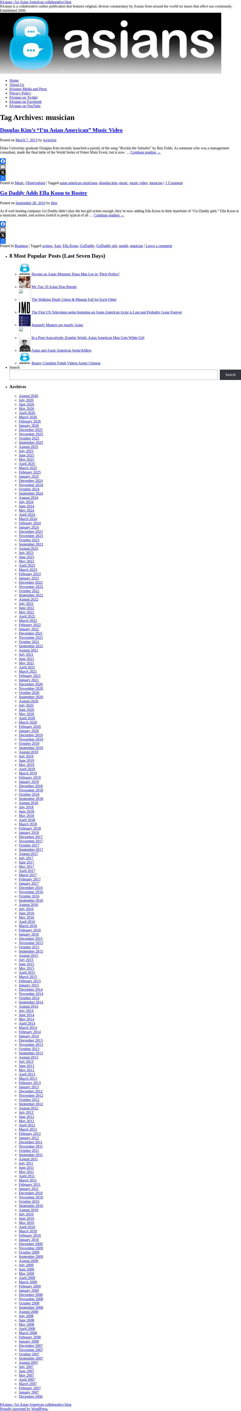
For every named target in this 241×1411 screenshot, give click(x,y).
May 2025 (26, 459)
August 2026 (28, 396)
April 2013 (27, 1074)
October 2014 (29, 998)
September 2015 (31, 951)
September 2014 (31, 1002)
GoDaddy (87, 246)
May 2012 (26, 1121)
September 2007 (31, 1358)
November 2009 (31, 1248)
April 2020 (27, 718)
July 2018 (26, 807)
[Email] (120, 167)
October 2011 (29, 1151)
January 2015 (29, 985)
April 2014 (27, 1023)
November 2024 (31, 485)
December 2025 (31, 430)
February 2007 (30, 1388)
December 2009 (31, 1244)
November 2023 (31, 536)
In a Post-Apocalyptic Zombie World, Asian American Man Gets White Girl (88, 338)
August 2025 (28, 447)
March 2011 (28, 1180)
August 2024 (28, 498)
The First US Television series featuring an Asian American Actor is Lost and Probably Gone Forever (107, 312)
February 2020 (30, 727)
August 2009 (28, 1261)
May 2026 (26, 409)
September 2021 (31, 646)
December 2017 (31, 837)
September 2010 (31, 1206)
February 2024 (30, 523)
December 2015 (31, 939)
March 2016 (28, 926)
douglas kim (108, 183)
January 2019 (29, 782)
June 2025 (26, 455)
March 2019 (28, 773)
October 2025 (29, 438)
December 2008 (31, 1295)
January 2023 (29, 578)
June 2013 (26, 1066)
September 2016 (31, 900)
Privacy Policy (20, 93)
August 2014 (28, 1006)
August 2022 (28, 599)
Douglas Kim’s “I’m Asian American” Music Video (61, 130)
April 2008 (27, 1329)
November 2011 (31, 1146)
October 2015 (29, 947)
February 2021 (30, 676)
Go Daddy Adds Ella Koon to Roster (43, 193)
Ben (54, 203)
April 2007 (27, 1380)
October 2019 (29, 744)
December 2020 (31, 684)
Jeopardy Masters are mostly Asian (57, 325)
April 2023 (27, 565)
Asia (57, 246)
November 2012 (31, 1095)
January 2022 (29, 629)
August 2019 (28, 752)
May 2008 (26, 1324)
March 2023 (28, 570)
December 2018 (31, 786)
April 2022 (27, 616)
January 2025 (29, 476)
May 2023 (26, 561)
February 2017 (30, 879)
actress (47, 246)
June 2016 (26, 913)
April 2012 (27, 1125)
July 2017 (26, 858)
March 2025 (28, 468)
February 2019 (30, 777)
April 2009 (27, 1278)
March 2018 (28, 824)
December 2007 (31, 1346)
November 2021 (31, 638)
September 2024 (31, 493)
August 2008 (28, 1312)
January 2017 (29, 883)
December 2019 (31, 735)
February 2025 (30, 472)
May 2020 (26, 714)
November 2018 (31, 790)
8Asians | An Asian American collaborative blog (35, 2)
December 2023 (31, 532)
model (123, 246)
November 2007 (31, 1350)
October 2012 (29, 1100)
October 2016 (29, 896)
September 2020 (31, 697)
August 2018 (28, 803)
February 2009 (30, 1286)
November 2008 (31, 1299)
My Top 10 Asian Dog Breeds (54, 287)
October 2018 (29, 794)
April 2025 (27, 464)
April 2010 (27, 1227)
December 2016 (31, 888)
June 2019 (26, 761)
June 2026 (26, 404)
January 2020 (29, 731)
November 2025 (31, 434)
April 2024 (27, 515)
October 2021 (29, 642)
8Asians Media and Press (28, 89)
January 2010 (29, 1240)
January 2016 (29, 934)
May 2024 (26, 510)
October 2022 (29, 591)
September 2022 (31, 595)
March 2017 (28, 875)
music (123, 183)
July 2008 (26, 1316)
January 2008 (29, 1341)
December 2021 (31, 633)
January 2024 (29, 527)
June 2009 (26, 1269)
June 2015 (26, 964)
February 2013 (30, 1083)
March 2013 (28, 1079)
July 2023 (26, 553)
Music (19, 183)
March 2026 (28, 417)
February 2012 (30, 1134)
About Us (16, 85)
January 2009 (29, 1291)
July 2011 (26, 1163)
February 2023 (30, 574)
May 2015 (26, 968)
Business (21, 246)
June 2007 (26, 1371)
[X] (120, 172)
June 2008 (26, 1320)
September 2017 (31, 850)
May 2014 (26, 1019)
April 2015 (27, 973)
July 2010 (26, 1214)
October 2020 (29, 693)
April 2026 (27, 413)
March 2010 (28, 1231)
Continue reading (145, 152)
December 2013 (31, 1040)
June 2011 (26, 1168)
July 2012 (26, 1112)
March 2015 (28, 977)
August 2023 (28, 548)
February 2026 (30, 421)
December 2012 (31, 1091)
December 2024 (31, 481)
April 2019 (27, 769)
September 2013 (31, 1053)
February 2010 (30, 1235)
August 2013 (28, 1057)
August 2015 (28, 956)
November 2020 (31, 688)
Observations (35, 183)
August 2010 (28, 1210)
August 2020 (28, 701)
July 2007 (26, 1367)
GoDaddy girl (106, 246)
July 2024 (26, 502)
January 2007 (29, 1392)
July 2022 (26, 604)
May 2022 (26, 612)
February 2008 (30, 1337)
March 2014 (28, 1028)
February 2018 (30, 828)
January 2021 (29, 680)
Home (14, 80)
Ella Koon (70, 246)
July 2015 (26, 960)
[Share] (120, 178)
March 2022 (28, 621)
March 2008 (28, 1333)
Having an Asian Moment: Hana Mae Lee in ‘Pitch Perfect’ (76, 274)
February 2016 (30, 930)
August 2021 (28, 650)
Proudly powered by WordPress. (24, 1409)
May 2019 (26, 765)
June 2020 (26, 710)
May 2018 (26, 816)
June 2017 (26, 862)
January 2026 (29, 426)
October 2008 (29, 1303)
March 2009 (28, 1282)
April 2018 (27, 820)
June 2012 (26, 1117)
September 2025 (31, 442)
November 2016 (31, 892)
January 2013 (29, 1087)
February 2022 (30, 625)
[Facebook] (120, 161)
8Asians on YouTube (24, 106)
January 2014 (29, 1036)
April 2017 (27, 871)
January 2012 (29, 1138)
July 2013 (26, 1062)
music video (139, 183)
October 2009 (29, 1252)
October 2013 (29, 1049)
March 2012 (28, 1129)
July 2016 (26, 909)
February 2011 (29, 1185)
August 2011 (28, 1159)
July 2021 (26, 654)
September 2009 (31, 1257)
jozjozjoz (49, 140)
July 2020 (26, 705)
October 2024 (29, 489)
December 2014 (31, 989)
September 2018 (31, 799)
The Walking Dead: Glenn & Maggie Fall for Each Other (74, 300)
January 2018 (29, 833)
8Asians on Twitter (23, 97)
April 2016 (27, 922)
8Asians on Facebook (25, 102)
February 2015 (30, 981)
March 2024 (28, 519)
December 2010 (31, 1193)
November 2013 (31, 1045)
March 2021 (28, 671)
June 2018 (26, 811)
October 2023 (29, 540)
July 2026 (26, 400)
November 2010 (31, 1197)
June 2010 (26, 1218)
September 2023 (31, 544)
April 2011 (27, 1176)
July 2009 (26, 1265)
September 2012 (31, 1104)
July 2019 (26, 756)
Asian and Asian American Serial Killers (61, 350)
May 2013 (26, 1070)
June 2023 (26, 557)
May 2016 (26, 917)
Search (14, 367)
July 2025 (26, 451)
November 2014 (31, 994)
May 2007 (26, 1375)
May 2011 (26, 1172)
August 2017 (28, 854)
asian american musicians (78, 183)
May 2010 (26, 1223)
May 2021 (26, 663)
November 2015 (31, 943)
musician (156, 183)
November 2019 (31, 739)
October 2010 (29, 1201)
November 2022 (31, 587)
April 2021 (27, 667)
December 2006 (31, 1397)
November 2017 (31, 841)
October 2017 (29, 845)
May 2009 (26, 1274)
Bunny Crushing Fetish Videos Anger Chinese (66, 363)
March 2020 (28, 722)
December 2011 (30, 1142)
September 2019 (31, 748)
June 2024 (26, 506)
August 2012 (28, 1108)
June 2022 (26, 608)
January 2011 (29, 1189)
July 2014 (26, 1011)
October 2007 (29, 1354)
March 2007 (28, 1384)
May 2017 (26, 867)
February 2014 (30, 1032)
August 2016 (28, 905)
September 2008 (31, 1307)
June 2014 (26, 1015)
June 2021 (26, 659)
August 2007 (28, 1363)
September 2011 (31, 1155)
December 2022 (31, 582)
